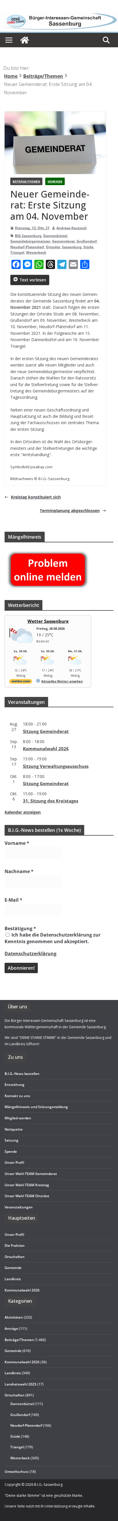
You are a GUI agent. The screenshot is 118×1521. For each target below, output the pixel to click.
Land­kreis (13, 1278)
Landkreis (13, 1372)
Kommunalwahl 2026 (22, 1362)
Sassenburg (72, 247)
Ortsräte (53, 247)
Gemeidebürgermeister (30, 241)
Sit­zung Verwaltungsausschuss (55, 766)
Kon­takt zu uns (17, 1095)
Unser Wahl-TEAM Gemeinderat (31, 1173)
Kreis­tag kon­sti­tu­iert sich (36, 497)
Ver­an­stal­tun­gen (19, 1207)
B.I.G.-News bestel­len (22, 1073)
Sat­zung (11, 1140)
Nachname (19, 871)
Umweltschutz (17, 1471)
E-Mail (13, 900)
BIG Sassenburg (28, 235)
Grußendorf (86, 241)
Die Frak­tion (15, 1245)
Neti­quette (14, 1129)
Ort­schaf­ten (15, 1256)
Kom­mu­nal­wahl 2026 (46, 748)
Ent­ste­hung (14, 1084)
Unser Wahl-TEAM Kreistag (27, 1184)
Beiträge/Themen (26, 181)
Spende (11, 1151)
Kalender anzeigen (23, 812)
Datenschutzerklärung (30, 953)
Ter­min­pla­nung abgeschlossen (70, 510)
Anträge (11, 1328)
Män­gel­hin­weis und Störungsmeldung (36, 1106)
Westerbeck (36, 252)
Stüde (88, 247)
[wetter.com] (20, 682)
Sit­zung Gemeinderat (46, 731)
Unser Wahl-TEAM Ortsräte (27, 1195)
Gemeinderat (63, 241)
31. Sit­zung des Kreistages (50, 801)
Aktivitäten (14, 1317)
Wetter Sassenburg (47, 621)
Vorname (17, 843)
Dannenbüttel (55, 235)
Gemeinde (55, 181)
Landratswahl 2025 (20, 1384)
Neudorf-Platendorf (27, 247)
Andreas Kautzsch (71, 227)
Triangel (17, 252)
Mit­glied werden (18, 1118)
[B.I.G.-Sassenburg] (59, 14)
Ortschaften (15, 1395)
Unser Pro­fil (14, 1162)
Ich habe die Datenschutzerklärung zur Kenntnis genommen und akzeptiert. (53, 938)
